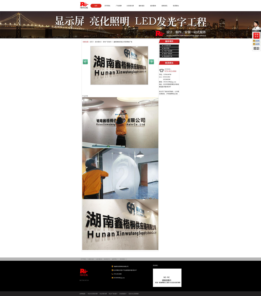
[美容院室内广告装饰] (85, 61)
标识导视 (166, 48)
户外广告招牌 (168, 51)
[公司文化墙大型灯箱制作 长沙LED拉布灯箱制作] (151, 61)
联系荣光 (176, 6)
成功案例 (153, 6)
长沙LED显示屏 (93, 293)
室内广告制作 (107, 42)
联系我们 (123, 259)
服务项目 (141, 6)
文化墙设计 (123, 293)
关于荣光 (107, 6)
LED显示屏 (130, 6)
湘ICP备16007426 (84, 280)
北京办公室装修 (134, 293)
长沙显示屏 (103, 293)
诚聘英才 (115, 259)
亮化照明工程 (168, 56)
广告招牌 (119, 6)
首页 (96, 6)
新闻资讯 (164, 6)
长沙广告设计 (113, 293)
